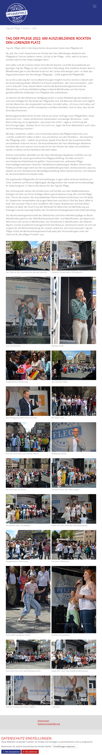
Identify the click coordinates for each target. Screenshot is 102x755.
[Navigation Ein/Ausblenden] (94, 6)
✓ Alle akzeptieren (11, 751)
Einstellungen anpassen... (64, 746)
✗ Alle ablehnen (30, 751)
